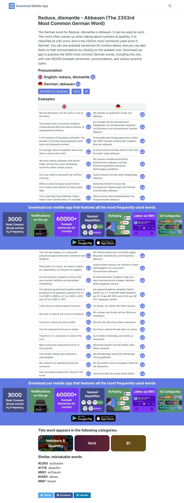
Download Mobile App (32, 6)
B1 (86, 91)
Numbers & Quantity (54, 91)
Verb (76, 91)
